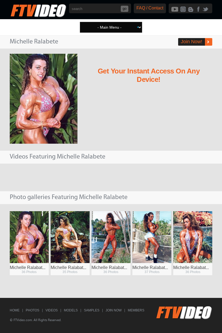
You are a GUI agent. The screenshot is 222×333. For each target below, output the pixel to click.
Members (136, 310)
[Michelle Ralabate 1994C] (111, 237)
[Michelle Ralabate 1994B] (151, 237)
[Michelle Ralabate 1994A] (192, 237)
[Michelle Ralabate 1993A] (29, 237)
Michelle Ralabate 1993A (34, 267)
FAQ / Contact (149, 8)
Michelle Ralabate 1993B (75, 267)
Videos (51, 310)
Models (71, 310)
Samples (91, 310)
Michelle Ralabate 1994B (156, 267)
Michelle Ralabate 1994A (197, 267)
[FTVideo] (38, 16)
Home (14, 310)
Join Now (114, 310)
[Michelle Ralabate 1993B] (70, 237)
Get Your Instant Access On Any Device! (149, 75)
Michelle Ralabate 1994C (116, 267)
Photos (32, 310)
